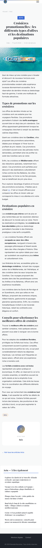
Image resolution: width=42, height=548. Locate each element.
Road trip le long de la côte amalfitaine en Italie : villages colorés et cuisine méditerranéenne (20, 505)
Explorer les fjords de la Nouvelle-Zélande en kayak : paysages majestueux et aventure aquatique (21, 479)
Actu (10, 11)
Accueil (5, 11)
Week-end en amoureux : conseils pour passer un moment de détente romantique (20, 521)
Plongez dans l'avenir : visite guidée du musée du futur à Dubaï (19, 497)
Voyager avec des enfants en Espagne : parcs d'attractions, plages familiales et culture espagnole (19, 489)
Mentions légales (17, 537)
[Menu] (38, 1)
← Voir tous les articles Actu (13, 452)
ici (9, 190)
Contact (28, 537)
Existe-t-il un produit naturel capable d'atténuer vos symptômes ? (19, 514)
